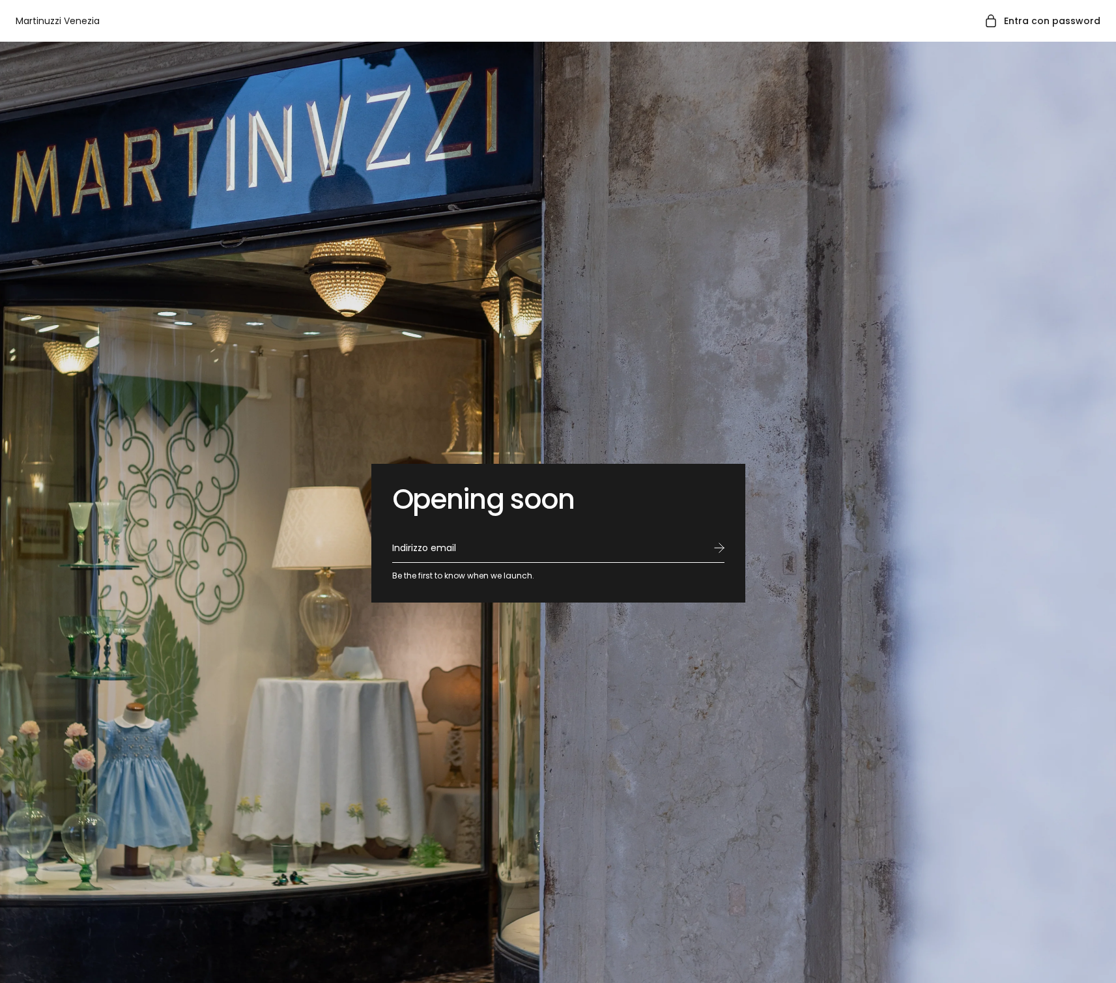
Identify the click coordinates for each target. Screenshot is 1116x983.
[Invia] (719, 548)
